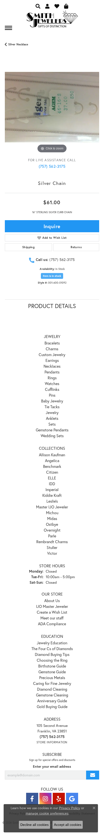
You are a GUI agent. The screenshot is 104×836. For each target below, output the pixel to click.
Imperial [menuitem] (52, 489)
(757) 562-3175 (52, 166)
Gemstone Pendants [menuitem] (52, 429)
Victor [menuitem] (52, 553)
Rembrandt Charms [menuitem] (52, 541)
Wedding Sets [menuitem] (52, 435)
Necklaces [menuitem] (52, 366)
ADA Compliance (52, 623)
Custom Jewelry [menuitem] (52, 354)
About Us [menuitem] (52, 600)
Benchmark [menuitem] (52, 466)
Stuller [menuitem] (52, 547)
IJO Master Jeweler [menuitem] (52, 606)
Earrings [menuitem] (52, 360)
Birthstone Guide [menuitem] (52, 665)
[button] (38, 6)
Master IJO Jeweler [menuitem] (52, 506)
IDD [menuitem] (52, 483)
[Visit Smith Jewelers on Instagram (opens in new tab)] (45, 799)
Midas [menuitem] (52, 518)
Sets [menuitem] (52, 424)
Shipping (28, 247)
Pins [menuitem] (52, 395)
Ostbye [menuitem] (52, 524)
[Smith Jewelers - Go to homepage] (52, 20)
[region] (52, 107)
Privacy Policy (69, 808)
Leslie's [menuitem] (52, 501)
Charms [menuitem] (52, 348)
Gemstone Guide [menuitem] (52, 671)
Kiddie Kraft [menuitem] (52, 495)
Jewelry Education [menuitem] (52, 642)
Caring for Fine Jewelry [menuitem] (52, 683)
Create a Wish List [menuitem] (52, 612)
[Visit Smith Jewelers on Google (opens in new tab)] (72, 799)
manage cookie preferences (47, 813)
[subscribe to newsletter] (92, 775)
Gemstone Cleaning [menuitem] (52, 694)
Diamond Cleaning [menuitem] (52, 689)
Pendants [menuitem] (52, 371)
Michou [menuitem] (52, 512)
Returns (76, 247)
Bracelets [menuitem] (52, 342)
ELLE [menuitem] (52, 477)
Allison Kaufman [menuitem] (52, 454)
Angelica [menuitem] (52, 460)
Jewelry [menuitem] (52, 412)
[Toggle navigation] (8, 28)
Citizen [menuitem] (52, 472)
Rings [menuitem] (52, 377)
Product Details (52, 306)
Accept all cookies (67, 825)
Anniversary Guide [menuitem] (52, 700)
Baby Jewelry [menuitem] (52, 400)
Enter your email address (52, 766)
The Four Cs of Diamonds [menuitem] (52, 648)
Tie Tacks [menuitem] (52, 406)
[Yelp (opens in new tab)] (59, 799)
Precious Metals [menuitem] (52, 677)
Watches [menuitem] (52, 383)
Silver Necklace (18, 44)
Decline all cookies (34, 825)
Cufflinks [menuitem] (52, 389)
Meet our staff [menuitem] (52, 617)
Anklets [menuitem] (52, 418)
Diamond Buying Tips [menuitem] (52, 654)
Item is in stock (52, 276)
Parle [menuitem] (52, 535)
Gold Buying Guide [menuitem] (52, 706)
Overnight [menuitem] (52, 530)
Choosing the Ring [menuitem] (52, 660)
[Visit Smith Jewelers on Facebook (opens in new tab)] (32, 799)
